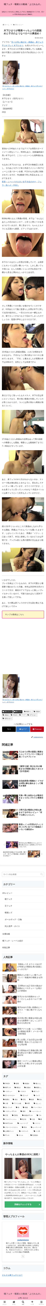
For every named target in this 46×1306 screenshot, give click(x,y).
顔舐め (38, 711)
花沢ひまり (8, 718)
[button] (42, 874)
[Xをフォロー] (23, 1256)
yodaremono (23, 1240)
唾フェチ (19, 711)
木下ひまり (33, 715)
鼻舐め (7, 715)
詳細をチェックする (23, 1204)
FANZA (15, 715)
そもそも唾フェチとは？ (12, 1275)
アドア (23, 715)
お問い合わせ (23, 1298)
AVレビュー (8, 711)
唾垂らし (29, 711)
